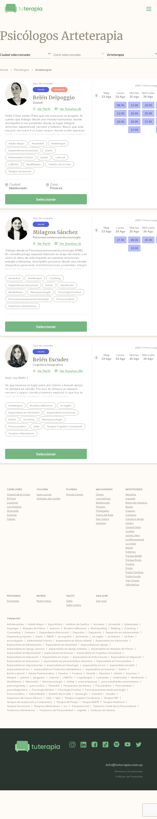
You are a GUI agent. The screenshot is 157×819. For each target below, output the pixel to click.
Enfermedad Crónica (39, 640)
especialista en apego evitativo (68, 648)
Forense (77, 673)
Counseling (13, 632)
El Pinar (11, 498)
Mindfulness (14, 681)
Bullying (115, 628)
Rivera (41, 595)
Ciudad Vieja (133, 527)
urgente (81, 710)
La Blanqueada (135, 539)
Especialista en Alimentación (24, 644)
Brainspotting (99, 628)
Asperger (12, 628)
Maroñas (131, 494)
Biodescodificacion (75, 628)
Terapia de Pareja (67, 702)
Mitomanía (32, 681)
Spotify (116, 745)
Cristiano (30, 632)
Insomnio (131, 673)
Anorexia (98, 624)
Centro (100, 494)
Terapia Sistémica (114, 702)
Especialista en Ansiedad (61, 644)
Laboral (53, 677)
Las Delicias (103, 498)
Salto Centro (73, 604)
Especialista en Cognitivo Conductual (99, 652)
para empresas (87, 681)
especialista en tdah (122, 665)
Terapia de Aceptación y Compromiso (29, 702)
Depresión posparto (19, 636)
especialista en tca (94, 665)
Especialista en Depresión (23, 656)
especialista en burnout (58, 652)
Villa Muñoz (132, 584)
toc (65, 706)
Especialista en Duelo (56, 656)
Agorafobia (55, 624)
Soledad (96, 693)
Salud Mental (37, 693)
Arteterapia (131, 624)
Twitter (139, 745)
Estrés (122, 669)
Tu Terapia (23, 9)
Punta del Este (104, 514)
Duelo (39, 636)
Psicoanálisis (103, 685)
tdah (49, 697)
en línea (129, 636)
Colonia (42, 489)
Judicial (24, 677)
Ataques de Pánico (34, 628)
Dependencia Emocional (54, 632)
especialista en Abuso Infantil (74, 640)
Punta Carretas (135, 572)
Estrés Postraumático (41, 673)
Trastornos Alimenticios (21, 710)
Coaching (130, 628)
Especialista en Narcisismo (23, 661)
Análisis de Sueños (77, 624)
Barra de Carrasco (136, 502)
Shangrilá (12, 510)
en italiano (114, 636)
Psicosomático (16, 693)
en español (65, 636)
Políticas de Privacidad (129, 776)
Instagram (72, 745)
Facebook (94, 745)
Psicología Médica (43, 689)
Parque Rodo (133, 559)
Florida (71, 489)
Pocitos (130, 564)
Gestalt (90, 673)
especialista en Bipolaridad (23, 652)
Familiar (63, 673)
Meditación (137, 677)
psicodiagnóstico (17, 689)
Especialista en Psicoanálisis (113, 661)
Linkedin (83, 745)
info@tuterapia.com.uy (124, 765)
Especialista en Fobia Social (90, 656)
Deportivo (79, 632)
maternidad (120, 677)
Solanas (101, 523)
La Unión (131, 543)
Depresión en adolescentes (122, 632)
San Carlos (102, 518)
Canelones (14, 489)
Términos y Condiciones (128, 771)
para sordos (37, 685)
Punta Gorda (133, 576)
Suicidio (110, 693)
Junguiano (39, 677)
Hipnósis (104, 673)
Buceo (129, 506)
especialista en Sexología (62, 665)
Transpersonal (80, 706)
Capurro (130, 510)
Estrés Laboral (16, 673)
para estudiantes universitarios (120, 681)
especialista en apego (94, 644)
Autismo (55, 628)
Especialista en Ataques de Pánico (112, 648)
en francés (82, 636)
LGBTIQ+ (68, 677)
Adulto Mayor (36, 624)
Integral (11, 677)
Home (4, 70)
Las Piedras (14, 506)
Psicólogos (21, 70)
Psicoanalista (124, 685)
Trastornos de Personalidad (56, 710)
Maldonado (104, 489)
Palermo (131, 551)
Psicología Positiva (69, 689)
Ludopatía (102, 677)
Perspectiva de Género (77, 685)
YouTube (127, 745)
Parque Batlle (134, 555)
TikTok (105, 745)
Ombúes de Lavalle (48, 498)
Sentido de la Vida (60, 693)
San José (102, 595)
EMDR (50, 636)
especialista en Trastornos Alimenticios (57, 669)
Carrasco (131, 514)
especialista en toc (18, 669)
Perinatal (54, 685)
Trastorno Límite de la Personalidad (114, 706)
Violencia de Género (103, 710)
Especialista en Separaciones (25, 665)
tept (58, 697)
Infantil (118, 673)
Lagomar (12, 502)
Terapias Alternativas (47, 706)
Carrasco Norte (135, 518)
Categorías (13, 618)
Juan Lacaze (44, 494)
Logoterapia (84, 677)
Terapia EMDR (90, 702)
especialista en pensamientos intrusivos (68, 661)
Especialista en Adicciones (112, 640)
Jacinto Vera (133, 535)
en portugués (15, 640)
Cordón (130, 531)
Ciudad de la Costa (18, 494)
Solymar (12, 514)
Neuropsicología (52, 681)
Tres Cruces (132, 580)
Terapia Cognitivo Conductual (82, 697)
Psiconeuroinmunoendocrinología (105, 689)
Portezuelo (102, 510)
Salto (70, 595)
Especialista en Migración (126, 656)
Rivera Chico (44, 600)
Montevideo (134, 489)
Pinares (100, 506)
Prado (129, 568)
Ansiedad (114, 624)
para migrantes (16, 685)
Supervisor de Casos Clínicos (24, 697)
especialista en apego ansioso (26, 648)
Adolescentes (15, 624)
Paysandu (14, 595)
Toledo (11, 518)
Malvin (129, 547)
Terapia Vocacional (18, 706)
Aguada (130, 498)
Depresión (95, 632)
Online (70, 681)
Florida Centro (74, 494)
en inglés (97, 636)
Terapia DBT (111, 697)
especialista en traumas (100, 669)
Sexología (81, 693)
